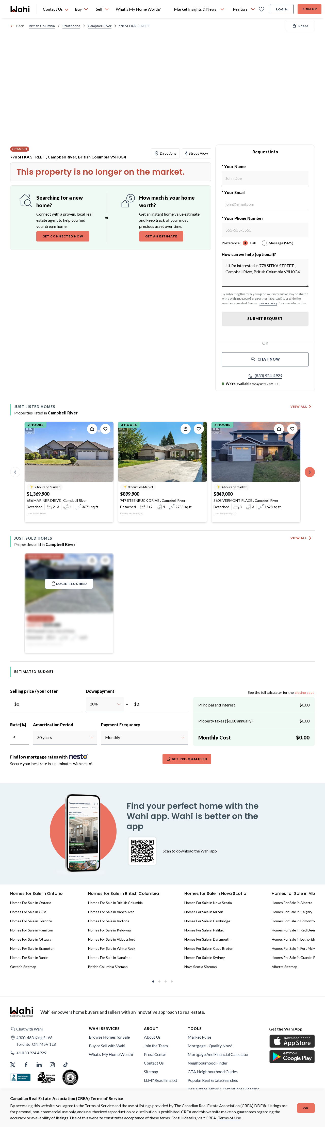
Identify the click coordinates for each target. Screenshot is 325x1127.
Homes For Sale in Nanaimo (109, 957)
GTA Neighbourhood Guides (213, 1071)
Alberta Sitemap (284, 966)
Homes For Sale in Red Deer (293, 930)
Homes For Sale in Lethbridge (295, 939)
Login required (71, 584)
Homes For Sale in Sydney (204, 957)
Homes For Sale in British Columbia (115, 902)
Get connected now (62, 236)
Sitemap (151, 1071)
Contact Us (154, 1062)
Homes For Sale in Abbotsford (111, 939)
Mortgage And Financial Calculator (218, 1054)
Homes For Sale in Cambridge (207, 921)
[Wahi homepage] (20, 9)
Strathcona (71, 26)
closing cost (304, 692)
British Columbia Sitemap (108, 966)
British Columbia (42, 26)
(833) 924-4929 (268, 375)
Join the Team (156, 1045)
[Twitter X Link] (12, 1064)
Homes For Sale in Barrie (29, 957)
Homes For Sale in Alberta (292, 902)
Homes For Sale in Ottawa (30, 939)
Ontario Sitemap (23, 966)
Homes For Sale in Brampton (32, 948)
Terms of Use (229, 1117)
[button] (265, 376)
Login (282, 9)
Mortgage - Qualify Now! (210, 1045)
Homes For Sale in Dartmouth (207, 939)
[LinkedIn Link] (39, 1064)
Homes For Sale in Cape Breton (208, 948)
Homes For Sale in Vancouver (111, 912)
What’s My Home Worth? (111, 1054)
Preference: (231, 243)
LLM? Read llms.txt (160, 1080)
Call (253, 243)
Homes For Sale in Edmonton (294, 921)
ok (306, 1108)
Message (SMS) (281, 243)
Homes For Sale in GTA (28, 912)
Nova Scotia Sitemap (200, 966)
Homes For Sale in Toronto (31, 921)
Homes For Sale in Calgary (292, 912)
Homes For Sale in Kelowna (109, 930)
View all (298, 406)
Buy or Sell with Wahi (107, 1045)
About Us (152, 1037)
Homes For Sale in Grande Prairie (297, 957)
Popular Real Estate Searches (213, 1080)
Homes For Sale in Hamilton (31, 930)
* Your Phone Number (242, 218)
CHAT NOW (268, 359)
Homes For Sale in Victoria (108, 921)
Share (303, 26)
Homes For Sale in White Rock (111, 948)
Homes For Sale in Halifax (204, 930)
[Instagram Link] (52, 1064)
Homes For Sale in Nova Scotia (208, 902)
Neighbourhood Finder (208, 1062)
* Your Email (233, 192)
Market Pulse (199, 1037)
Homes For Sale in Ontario (30, 902)
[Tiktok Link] (65, 1064)
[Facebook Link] (25, 1064)
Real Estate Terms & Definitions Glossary (223, 1088)
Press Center (155, 1054)
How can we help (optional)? (249, 254)
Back (20, 26)
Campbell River (99, 26)
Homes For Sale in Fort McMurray (298, 948)
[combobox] (89, 704)
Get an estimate (161, 236)
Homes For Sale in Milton (203, 912)
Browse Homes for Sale (109, 1037)
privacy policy (268, 303)
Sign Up (309, 9)
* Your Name (234, 166)
